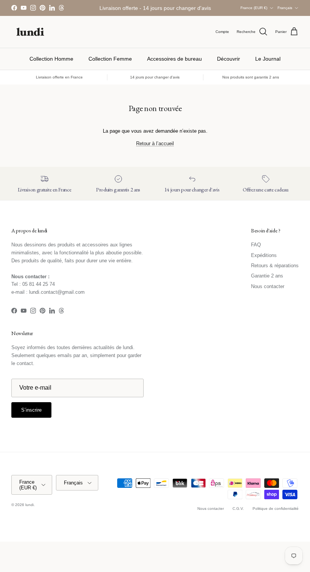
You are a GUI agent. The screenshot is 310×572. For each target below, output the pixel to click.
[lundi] (30, 32)
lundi (29, 505)
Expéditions (264, 255)
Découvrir (228, 59)
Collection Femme (110, 59)
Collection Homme (51, 59)
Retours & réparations (275, 265)
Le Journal (268, 59)
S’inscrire (31, 410)
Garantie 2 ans (267, 276)
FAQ (256, 245)
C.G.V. (238, 508)
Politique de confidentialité (276, 508)
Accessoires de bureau (174, 59)
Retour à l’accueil (155, 143)
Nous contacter (267, 286)
